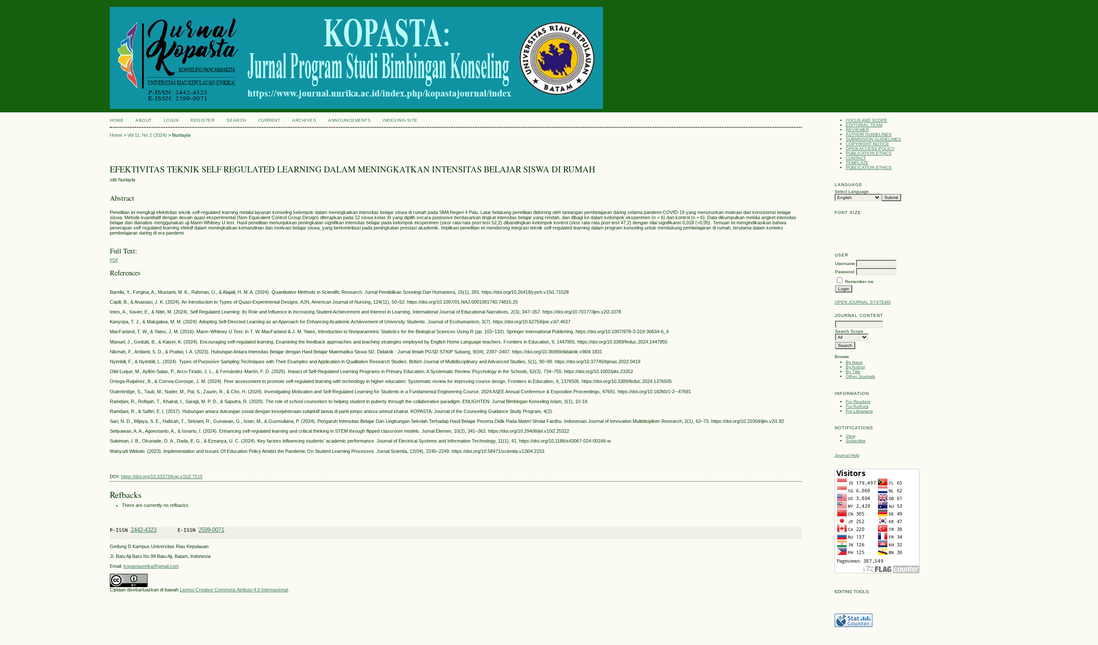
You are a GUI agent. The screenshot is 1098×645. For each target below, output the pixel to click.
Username (845, 263)
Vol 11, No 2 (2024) (147, 135)
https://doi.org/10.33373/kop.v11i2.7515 (161, 476)
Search (236, 120)
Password (844, 271)
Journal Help (847, 455)
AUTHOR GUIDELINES (869, 134)
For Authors (857, 406)
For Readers (858, 401)
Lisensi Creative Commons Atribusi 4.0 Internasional (234, 589)
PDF (114, 260)
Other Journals (860, 376)
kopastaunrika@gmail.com (151, 566)
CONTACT (856, 158)
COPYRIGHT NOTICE (867, 144)
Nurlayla (181, 135)
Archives (304, 120)
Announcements (349, 120)
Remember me (859, 281)
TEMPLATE (857, 162)
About (144, 120)
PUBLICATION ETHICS (869, 153)
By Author (855, 367)
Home (117, 120)
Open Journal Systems (863, 302)
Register (202, 120)
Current (269, 120)
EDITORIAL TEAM (864, 125)
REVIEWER (857, 129)
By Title (853, 371)
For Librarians (859, 411)
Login (171, 120)
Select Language (852, 191)
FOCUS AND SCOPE (866, 120)
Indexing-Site (400, 120)
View (850, 436)
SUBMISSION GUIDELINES (873, 139)
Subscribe (856, 440)
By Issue (854, 362)
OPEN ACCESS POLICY (870, 148)
